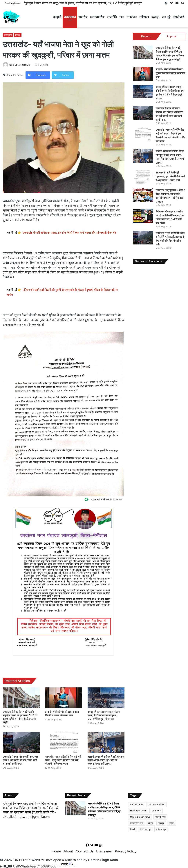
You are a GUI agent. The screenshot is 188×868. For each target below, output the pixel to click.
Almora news (136, 804)
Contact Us (84, 851)
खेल (121, 17)
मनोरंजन (132, 17)
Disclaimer (104, 851)
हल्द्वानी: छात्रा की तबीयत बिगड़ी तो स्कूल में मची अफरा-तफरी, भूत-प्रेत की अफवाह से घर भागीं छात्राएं (106, 760)
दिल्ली (132, 829)
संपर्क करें (178, 17)
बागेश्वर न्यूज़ (161, 829)
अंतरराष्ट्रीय (97, 17)
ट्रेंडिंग (171, 823)
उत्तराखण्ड (70, 17)
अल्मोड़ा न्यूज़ (160, 816)
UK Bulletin (22, 860)
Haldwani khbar (157, 804)
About (68, 851)
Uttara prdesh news (140, 816)
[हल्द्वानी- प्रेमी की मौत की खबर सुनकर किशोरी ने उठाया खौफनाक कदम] (63, 697)
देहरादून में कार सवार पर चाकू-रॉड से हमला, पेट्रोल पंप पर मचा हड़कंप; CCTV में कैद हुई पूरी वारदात (104, 715)
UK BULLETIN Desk (19, 65)
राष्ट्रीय (83, 17)
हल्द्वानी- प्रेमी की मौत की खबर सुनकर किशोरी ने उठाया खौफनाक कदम (170, 73)
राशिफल (144, 17)
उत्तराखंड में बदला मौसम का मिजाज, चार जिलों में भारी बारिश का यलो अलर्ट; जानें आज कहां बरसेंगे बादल (84, 3)
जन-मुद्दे (166, 17)
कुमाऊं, (17, 35)
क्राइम (155, 17)
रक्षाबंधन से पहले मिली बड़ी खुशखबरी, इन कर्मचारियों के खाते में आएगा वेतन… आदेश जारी (170, 176)
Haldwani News (138, 810)
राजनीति (112, 17)
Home (56, 851)
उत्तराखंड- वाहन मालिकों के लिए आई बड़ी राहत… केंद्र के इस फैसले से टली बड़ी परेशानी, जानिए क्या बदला (63, 760)
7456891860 (46, 866)
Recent (145, 36)
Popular (172, 36)
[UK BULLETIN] (11, 16)
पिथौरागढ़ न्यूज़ (145, 829)
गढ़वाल (161, 823)
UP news (156, 810)
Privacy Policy (125, 851)
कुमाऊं (150, 823)
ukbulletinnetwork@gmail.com (26, 817)
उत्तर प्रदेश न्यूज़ (136, 823)
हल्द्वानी (57, 17)
